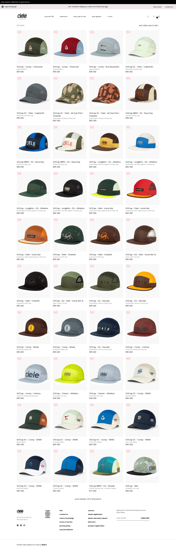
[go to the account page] (153, 16)
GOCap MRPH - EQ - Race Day (139, 113)
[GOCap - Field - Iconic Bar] (106, 188)
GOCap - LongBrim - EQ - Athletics (105, 162)
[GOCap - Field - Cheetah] (70, 235)
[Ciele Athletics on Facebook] (18, 525)
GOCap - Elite (132, 486)
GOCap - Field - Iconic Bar (101, 208)
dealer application (95, 514)
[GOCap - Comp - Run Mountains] (106, 47)
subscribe (145, 518)
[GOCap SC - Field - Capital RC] (142, 47)
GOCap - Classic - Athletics (65, 393)
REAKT (44, 545)
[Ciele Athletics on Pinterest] (21, 525)
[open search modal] (148, 16)
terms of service (65, 522)
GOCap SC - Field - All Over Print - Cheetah (68, 114)
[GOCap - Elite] (142, 466)
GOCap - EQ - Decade (99, 301)
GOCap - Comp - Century (137, 347)
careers (91, 511)
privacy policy (64, 526)
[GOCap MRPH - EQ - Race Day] (142, 93)
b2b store (92, 522)
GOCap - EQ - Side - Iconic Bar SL (141, 254)
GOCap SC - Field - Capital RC (139, 67)
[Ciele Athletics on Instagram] (24, 525)
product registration (96, 526)
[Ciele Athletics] (22, 16)
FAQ (61, 511)
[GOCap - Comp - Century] (142, 327)
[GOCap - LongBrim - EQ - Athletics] (106, 142)
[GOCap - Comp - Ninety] (33, 327)
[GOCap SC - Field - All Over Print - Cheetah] (70, 93)
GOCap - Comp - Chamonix (30, 67)
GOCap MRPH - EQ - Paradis (102, 486)
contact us (169, 7)
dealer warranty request (97, 518)
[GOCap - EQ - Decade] (106, 281)
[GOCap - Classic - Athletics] (70, 373)
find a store (157, 7)
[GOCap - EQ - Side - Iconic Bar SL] (142, 235)
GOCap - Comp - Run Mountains (104, 67)
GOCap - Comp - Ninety (28, 347)
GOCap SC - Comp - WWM (138, 393)
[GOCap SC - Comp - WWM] (142, 373)
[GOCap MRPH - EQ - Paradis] (106, 466)
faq (106, 7)
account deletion (66, 530)
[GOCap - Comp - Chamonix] (33, 47)
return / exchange (66, 518)
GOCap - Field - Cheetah (64, 254)
